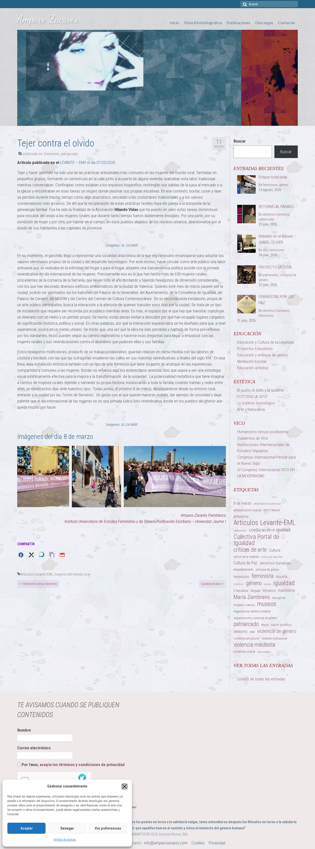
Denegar (67, 828)
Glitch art (239, 584)
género (283, 185)
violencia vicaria (244, 652)
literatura (269, 590)
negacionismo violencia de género (255, 618)
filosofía (281, 577)
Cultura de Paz (245, 563)
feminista (263, 576)
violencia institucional (274, 638)
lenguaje (255, 591)
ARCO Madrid (271, 510)
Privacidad (217, 842)
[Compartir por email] (62, 555)
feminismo (51, 154)
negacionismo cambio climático (252, 611)
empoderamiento (243, 569)
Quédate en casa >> (212, 584)
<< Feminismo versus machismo (38, 584)
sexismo (240, 631)
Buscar (240, 141)
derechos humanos (276, 214)
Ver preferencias (108, 828)
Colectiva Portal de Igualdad (256, 540)
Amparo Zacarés (47, 19)
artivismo (241, 516)
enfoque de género (267, 569)
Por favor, (73, 764)
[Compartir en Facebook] (21, 555)
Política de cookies (65, 839)
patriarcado (69, 154)
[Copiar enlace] (52, 555)
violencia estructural (246, 638)
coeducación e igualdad (269, 530)
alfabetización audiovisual (267, 503)
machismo (286, 590)
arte (265, 250)
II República (241, 591)
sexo (252, 632)
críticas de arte (250, 550)
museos (266, 604)
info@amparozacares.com (166, 842)
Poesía (265, 625)
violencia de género (276, 631)
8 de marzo (242, 503)
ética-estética (264, 652)
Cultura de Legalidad (272, 557)
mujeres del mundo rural (72, 574)
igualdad (284, 583)
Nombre (24, 730)
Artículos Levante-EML (36, 574)
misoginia (278, 598)
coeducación (240, 530)
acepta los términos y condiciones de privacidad (82, 764)
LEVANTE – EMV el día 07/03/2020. (88, 162)
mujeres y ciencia (244, 605)
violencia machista (254, 645)
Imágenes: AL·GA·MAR (121, 245)
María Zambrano (252, 597)
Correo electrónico (34, 747)
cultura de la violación (246, 557)
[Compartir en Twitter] (31, 555)
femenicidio (241, 577)
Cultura (274, 550)
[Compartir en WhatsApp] (41, 555)
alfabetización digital (247, 510)
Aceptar (26, 828)
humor (267, 584)
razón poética (281, 625)
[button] (124, 786)
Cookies (198, 842)
